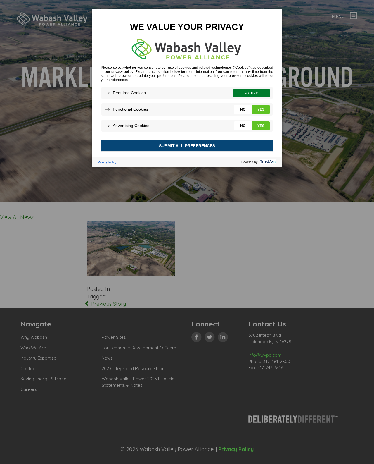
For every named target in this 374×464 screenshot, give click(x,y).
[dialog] (187, 87)
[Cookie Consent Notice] (187, 88)
